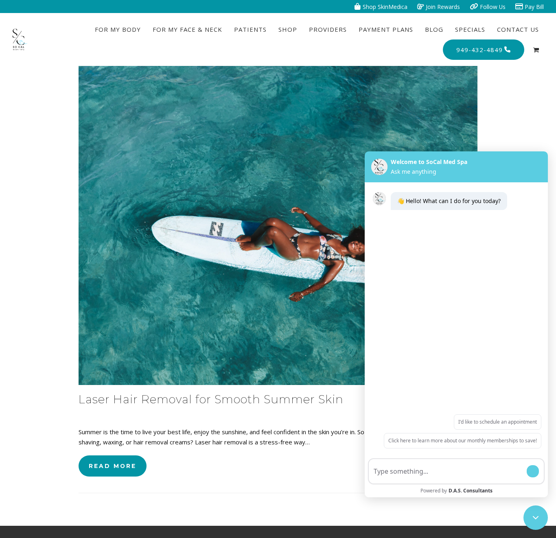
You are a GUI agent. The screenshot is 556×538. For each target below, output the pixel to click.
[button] (536, 49)
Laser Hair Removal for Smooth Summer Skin (211, 399)
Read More (112, 466)
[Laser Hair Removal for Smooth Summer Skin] (278, 225)
